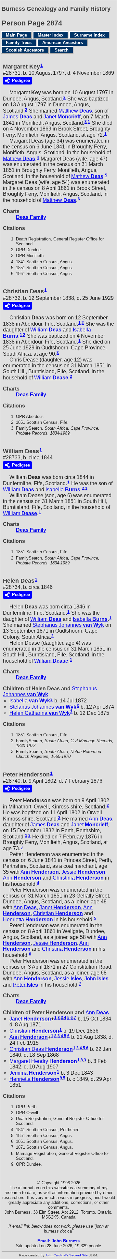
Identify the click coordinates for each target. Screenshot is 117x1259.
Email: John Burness (58, 1240)
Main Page (16, 35)
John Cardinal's (56, 1255)
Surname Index (89, 35)
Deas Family (31, 217)
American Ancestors (62, 42)
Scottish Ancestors (25, 50)
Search (62, 50)
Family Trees (19, 42)
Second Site (78, 1255)
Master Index (50, 35)
